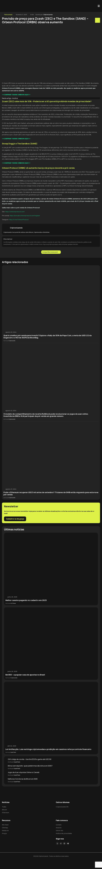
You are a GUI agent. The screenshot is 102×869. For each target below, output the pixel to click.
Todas (4, 807)
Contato (58, 825)
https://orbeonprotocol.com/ (15, 212)
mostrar (15, 98)
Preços (4, 833)
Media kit (5, 830)
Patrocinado (8, 14)
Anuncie (58, 828)
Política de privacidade (64, 833)
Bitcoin (4, 810)
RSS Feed (5, 825)
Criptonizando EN (62, 807)
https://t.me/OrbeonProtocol (18, 220)
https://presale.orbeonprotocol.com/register (24, 216)
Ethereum (5, 812)
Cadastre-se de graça (15, 519)
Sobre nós (59, 830)
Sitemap (5, 828)
